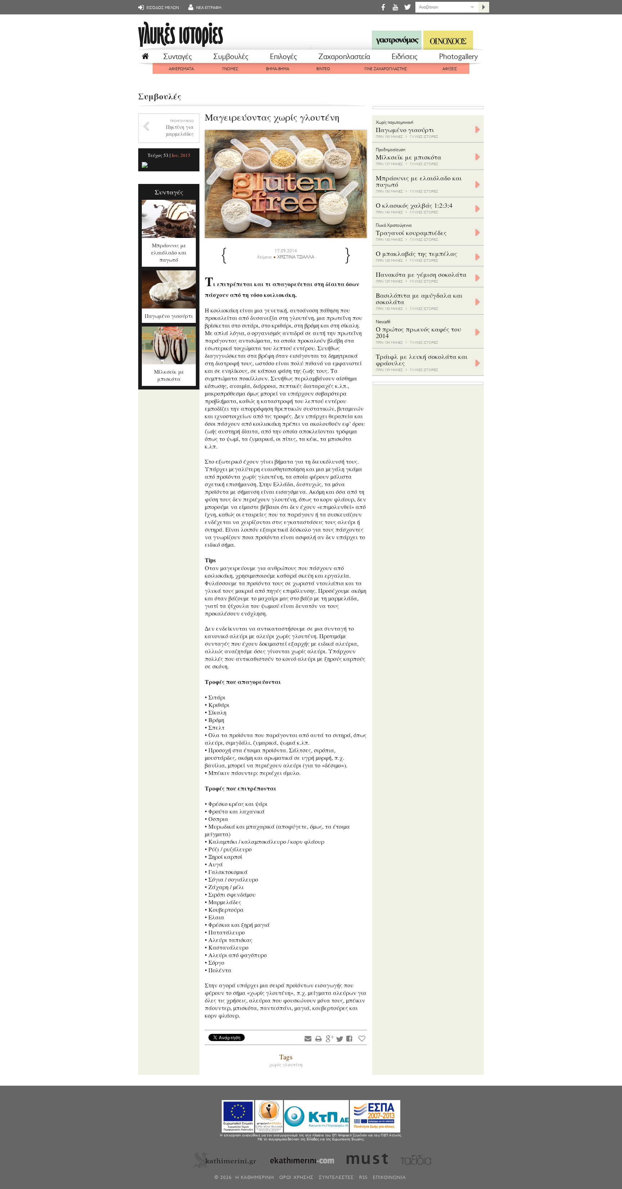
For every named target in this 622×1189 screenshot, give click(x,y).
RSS (363, 1177)
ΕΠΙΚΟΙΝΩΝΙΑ (389, 1177)
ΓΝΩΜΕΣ (230, 69)
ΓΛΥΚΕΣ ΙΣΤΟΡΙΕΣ (424, 137)
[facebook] (383, 7)
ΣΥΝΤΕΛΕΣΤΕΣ (336, 1177)
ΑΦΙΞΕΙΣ (449, 69)
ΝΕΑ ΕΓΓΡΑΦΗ (208, 7)
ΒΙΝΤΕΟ (323, 69)
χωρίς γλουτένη (286, 1064)
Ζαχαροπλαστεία (344, 56)
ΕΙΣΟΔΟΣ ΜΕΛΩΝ (162, 7)
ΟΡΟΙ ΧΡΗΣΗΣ (296, 1177)
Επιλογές (283, 56)
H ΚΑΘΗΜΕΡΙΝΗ (254, 1177)
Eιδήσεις (405, 56)
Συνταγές (177, 56)
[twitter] (407, 7)
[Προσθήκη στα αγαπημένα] (362, 1038)
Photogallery (458, 56)
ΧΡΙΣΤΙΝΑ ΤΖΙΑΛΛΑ (295, 257)
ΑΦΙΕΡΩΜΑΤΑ (181, 69)
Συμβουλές (230, 56)
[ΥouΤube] (395, 7)
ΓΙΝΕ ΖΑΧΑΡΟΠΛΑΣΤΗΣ (386, 69)
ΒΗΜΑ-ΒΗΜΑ (277, 69)
